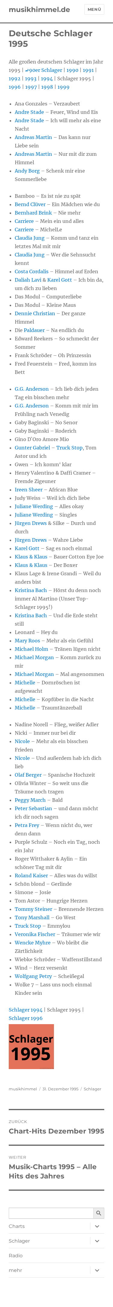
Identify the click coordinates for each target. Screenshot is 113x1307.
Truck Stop (69, 448)
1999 (64, 87)
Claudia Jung (30, 238)
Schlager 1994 (25, 1010)
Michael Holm (31, 649)
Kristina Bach (31, 590)
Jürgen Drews (31, 523)
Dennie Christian (35, 313)
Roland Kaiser (31, 876)
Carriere (24, 221)
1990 (72, 70)
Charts (17, 1226)
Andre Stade (29, 112)
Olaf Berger (28, 775)
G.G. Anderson (32, 389)
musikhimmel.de (39, 9)
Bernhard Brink (33, 213)
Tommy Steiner (33, 909)
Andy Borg (27, 171)
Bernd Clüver (30, 204)
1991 (88, 70)
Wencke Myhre (33, 943)
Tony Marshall (32, 917)
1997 (31, 87)
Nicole (22, 741)
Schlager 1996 (26, 1018)
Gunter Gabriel (32, 448)
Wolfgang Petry (33, 976)
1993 (30, 79)
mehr (15, 1270)
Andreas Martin (33, 137)
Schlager (92, 1088)
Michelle (25, 683)
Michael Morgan (34, 657)
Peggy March (30, 800)
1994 (47, 79)
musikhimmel (23, 1088)
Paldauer (34, 330)
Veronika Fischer (35, 934)
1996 (15, 87)
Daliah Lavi (28, 280)
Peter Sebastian (33, 808)
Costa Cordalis (32, 271)
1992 (14, 79)
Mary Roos (27, 641)
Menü (94, 9)
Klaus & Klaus (31, 557)
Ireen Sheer (28, 490)
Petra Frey (27, 825)
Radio (16, 1255)
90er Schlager (43, 70)
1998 (47, 87)
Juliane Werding (34, 506)
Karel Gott (59, 280)
